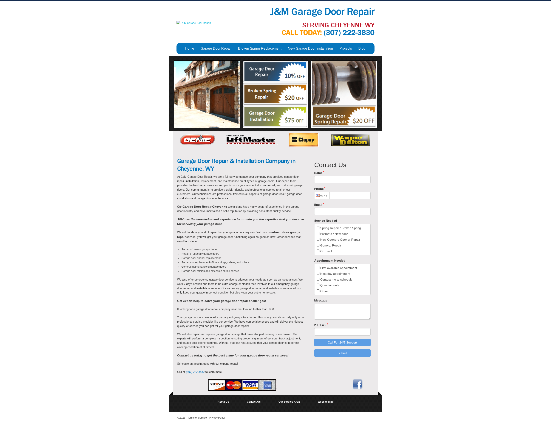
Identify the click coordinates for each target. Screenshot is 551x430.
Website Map (325, 401)
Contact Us (254, 401)
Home (189, 48)
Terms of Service (197, 417)
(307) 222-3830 (349, 32)
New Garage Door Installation (310, 48)
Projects (345, 48)
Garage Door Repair (216, 48)
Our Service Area (289, 401)
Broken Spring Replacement (259, 48)
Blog (361, 48)
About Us (223, 401)
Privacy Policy (217, 417)
